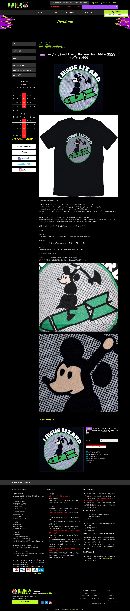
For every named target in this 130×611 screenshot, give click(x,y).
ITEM (40, 12)
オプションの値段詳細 (94, 452)
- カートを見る (94, 595)
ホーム (41, 42)
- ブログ (109, 593)
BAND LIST (88, 12)
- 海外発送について (95, 598)
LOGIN (96, 2)
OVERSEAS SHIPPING (81, 3)
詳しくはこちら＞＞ (39, 574)
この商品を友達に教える (95, 456)
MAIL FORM (25, 601)
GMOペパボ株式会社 (70, 609)
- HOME (109, 590)
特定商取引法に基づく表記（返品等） (98, 454)
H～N (65, 48)
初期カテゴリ (48, 42)
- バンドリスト (82, 598)
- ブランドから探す (83, 593)
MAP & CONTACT (56, 3)
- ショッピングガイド (96, 601)
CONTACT (114, 2)
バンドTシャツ (57, 46)
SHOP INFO (17, 75)
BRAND (54, 12)
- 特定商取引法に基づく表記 (98, 603)
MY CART (105, 2)
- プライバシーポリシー (112, 601)
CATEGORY (70, 12)
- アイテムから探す (83, 590)
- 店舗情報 (109, 595)
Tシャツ (52, 44)
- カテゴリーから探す (84, 595)
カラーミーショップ (51, 609)
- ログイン (93, 593)
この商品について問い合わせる (96, 458)
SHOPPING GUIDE (68, 3)
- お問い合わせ (110, 598)
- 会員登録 (93, 590)
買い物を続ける (92, 460)
